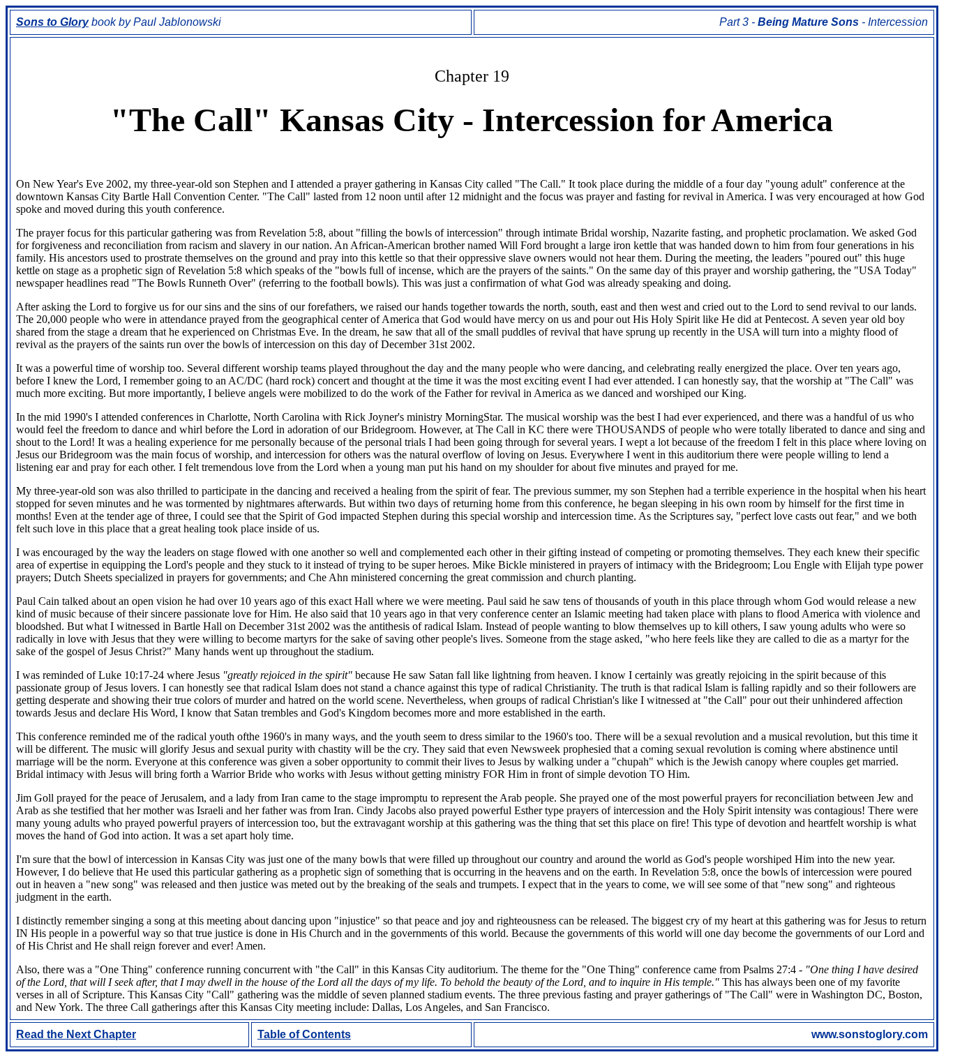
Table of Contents (304, 1034)
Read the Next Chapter (76, 1034)
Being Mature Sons (808, 22)
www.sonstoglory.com (869, 1034)
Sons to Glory (52, 22)
